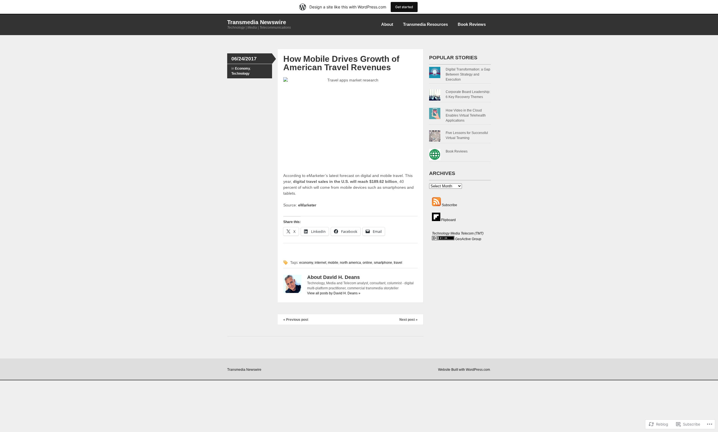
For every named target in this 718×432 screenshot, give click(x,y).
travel (398, 263)
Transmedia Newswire (256, 22)
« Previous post (295, 320)
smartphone (383, 263)
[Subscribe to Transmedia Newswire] (436, 205)
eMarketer (307, 205)
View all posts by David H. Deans (333, 293)
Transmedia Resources (425, 24)
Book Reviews (472, 24)
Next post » (408, 320)
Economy (242, 69)
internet (320, 263)
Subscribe (449, 205)
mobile (333, 263)
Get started (404, 7)
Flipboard (448, 220)
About (387, 24)
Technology (240, 74)
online (367, 263)
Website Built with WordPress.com (464, 370)
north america (350, 263)
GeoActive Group (468, 239)
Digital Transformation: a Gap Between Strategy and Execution (468, 74)
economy (306, 263)
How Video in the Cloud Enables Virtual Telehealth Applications (466, 115)
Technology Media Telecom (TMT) (458, 233)
